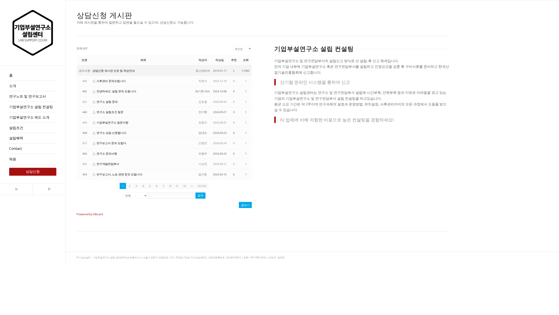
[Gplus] (49, 189)
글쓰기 (245, 205)
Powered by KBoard (90, 214)
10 (184, 186)
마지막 (202, 186)
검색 (200, 195)
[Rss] (16, 189)
